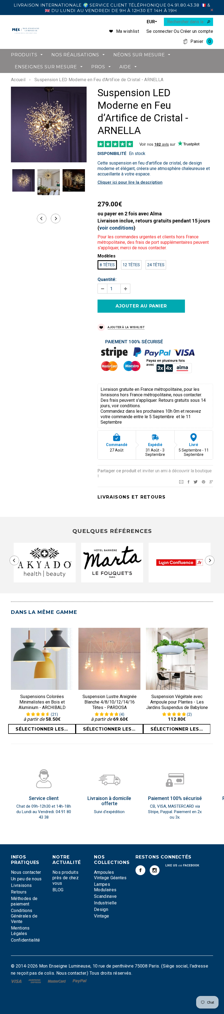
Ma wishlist (127, 31)
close (212, 10)
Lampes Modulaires (105, 887)
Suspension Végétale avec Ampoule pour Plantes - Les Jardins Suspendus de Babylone (177, 702)
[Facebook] (140, 870)
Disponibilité (112, 153)
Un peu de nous (26, 878)
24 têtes (155, 264)
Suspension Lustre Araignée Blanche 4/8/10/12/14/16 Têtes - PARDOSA (109, 702)
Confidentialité (25, 940)
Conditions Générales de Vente (24, 916)
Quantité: (107, 279)
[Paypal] (79, 981)
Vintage (101, 916)
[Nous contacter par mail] (181, 481)
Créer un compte (196, 31)
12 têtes (131, 264)
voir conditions (116, 228)
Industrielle (105, 902)
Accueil (18, 79)
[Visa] (17, 981)
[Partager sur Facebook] (188, 481)
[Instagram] (155, 870)
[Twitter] (196, 481)
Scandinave (105, 896)
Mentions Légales (20, 930)
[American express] (35, 981)
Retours (18, 892)
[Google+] (211, 481)
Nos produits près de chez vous (65, 878)
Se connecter (159, 31)
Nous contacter (26, 872)
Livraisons (21, 885)
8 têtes (107, 264)
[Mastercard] (57, 981)
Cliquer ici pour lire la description (130, 182)
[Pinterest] (203, 481)
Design (101, 909)
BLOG (57, 889)
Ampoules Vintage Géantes (110, 875)
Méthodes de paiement (24, 901)
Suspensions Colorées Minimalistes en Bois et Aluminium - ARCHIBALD (42, 702)
